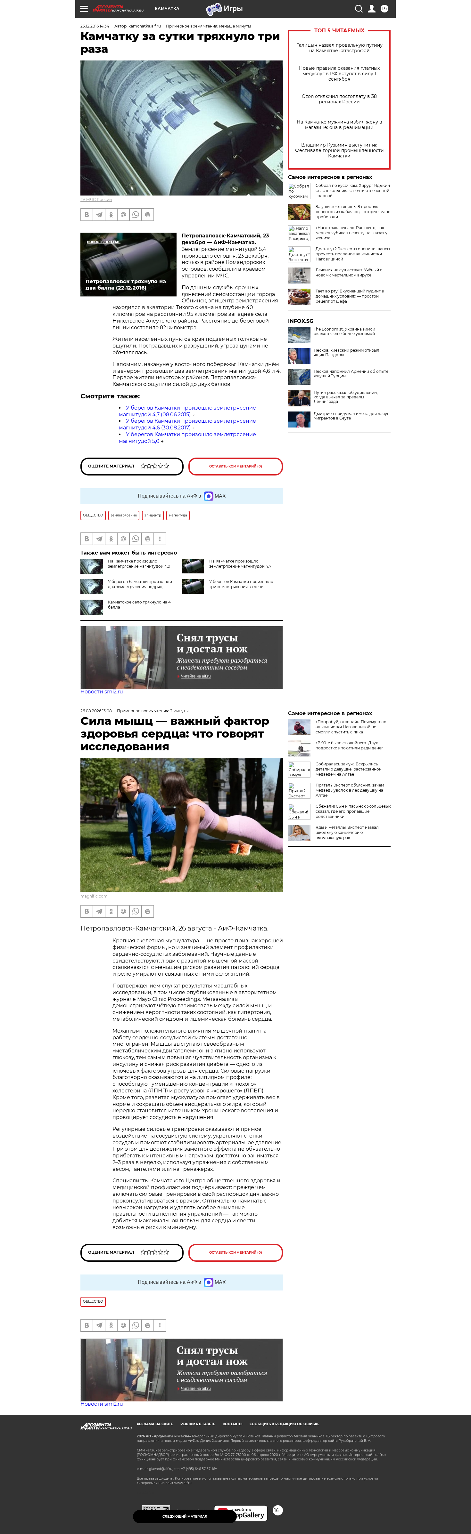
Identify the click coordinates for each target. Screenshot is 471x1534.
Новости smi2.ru (101, 692)
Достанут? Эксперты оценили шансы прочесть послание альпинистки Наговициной (353, 253)
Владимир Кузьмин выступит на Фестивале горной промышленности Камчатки (339, 150)
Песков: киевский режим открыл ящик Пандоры (346, 352)
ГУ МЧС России (96, 199)
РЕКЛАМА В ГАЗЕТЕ (197, 1424)
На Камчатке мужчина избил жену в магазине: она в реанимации (339, 124)
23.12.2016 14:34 (94, 26)
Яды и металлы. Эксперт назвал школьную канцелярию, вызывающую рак (347, 832)
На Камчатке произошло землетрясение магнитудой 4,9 (139, 564)
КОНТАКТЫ (232, 1424)
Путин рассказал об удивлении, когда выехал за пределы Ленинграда (346, 397)
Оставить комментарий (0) (235, 466)
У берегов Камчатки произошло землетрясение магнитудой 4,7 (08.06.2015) (187, 411)
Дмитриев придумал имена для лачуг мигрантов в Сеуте (351, 415)
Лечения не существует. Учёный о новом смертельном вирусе (349, 272)
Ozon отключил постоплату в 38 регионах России (339, 99)
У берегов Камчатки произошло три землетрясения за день (241, 584)
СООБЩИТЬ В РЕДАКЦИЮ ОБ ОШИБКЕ (284, 1424)
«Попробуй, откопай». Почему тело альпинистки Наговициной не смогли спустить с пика (351, 726)
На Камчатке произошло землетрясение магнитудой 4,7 (240, 564)
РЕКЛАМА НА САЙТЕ (155, 1424)
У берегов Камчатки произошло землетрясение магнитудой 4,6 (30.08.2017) (187, 424)
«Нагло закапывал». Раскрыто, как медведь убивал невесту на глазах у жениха (351, 232)
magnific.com (94, 896)
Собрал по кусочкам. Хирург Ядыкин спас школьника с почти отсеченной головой (353, 190)
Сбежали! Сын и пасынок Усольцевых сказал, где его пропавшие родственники (353, 811)
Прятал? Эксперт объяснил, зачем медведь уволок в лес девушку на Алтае (350, 790)
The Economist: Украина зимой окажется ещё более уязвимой (344, 331)
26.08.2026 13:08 (96, 710)
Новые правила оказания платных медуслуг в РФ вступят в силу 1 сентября (339, 74)
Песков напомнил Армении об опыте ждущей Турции (351, 373)
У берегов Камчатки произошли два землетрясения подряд (140, 584)
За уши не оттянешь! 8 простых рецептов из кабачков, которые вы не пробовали (353, 211)
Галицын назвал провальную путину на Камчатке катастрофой (339, 48)
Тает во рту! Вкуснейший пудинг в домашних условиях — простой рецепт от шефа (350, 296)
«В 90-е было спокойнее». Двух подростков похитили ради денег (349, 745)
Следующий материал (184, 1516)
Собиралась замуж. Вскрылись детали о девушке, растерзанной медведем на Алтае (349, 769)
